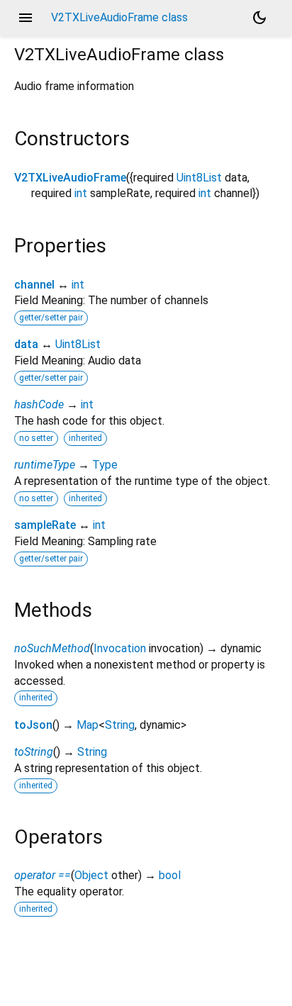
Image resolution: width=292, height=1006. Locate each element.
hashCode (39, 404)
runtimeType (44, 464)
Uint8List (199, 177)
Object (91, 875)
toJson (33, 725)
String (120, 725)
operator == (42, 875)
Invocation (120, 648)
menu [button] (25, 17)
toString (33, 752)
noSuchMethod (52, 648)
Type (105, 464)
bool (170, 875)
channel (34, 284)
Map (88, 725)
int (80, 193)
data (26, 344)
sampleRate (45, 525)
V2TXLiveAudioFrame (70, 177)
